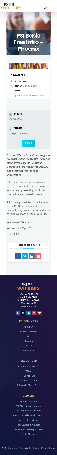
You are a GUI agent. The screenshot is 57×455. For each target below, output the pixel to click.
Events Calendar (28, 331)
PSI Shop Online (28, 380)
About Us (28, 326)
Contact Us (28, 350)
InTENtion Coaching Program (28, 429)
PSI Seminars (10, 447)
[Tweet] (25, 256)
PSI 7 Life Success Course (28, 406)
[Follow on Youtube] (39, 313)
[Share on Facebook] (18, 256)
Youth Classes (28, 434)
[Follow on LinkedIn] (28, 313)
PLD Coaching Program (28, 424)
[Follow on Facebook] (18, 313)
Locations (28, 336)
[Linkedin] (32, 256)
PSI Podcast (29, 375)
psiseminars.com (28, 306)
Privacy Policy (48, 447)
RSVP (28, 143)
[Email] (38, 256)
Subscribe (28, 345)
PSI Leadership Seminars (28, 410)
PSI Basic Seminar (28, 401)
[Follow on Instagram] (34, 313)
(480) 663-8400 (30, 86)
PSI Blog (28, 371)
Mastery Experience (28, 420)
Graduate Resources (28, 366)
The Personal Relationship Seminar (29, 415)
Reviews (28, 340)
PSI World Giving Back (28, 385)
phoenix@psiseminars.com (29, 95)
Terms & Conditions (29, 447)
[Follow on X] (23, 313)
